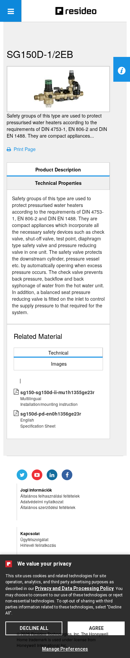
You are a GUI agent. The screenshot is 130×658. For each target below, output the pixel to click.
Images (59, 363)
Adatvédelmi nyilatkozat (41, 501)
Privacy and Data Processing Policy (74, 588)
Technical (58, 352)
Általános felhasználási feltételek (50, 496)
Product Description (58, 169)
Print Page (23, 149)
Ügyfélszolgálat (34, 539)
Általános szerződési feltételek (47, 507)
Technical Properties (58, 182)
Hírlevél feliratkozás (38, 545)
